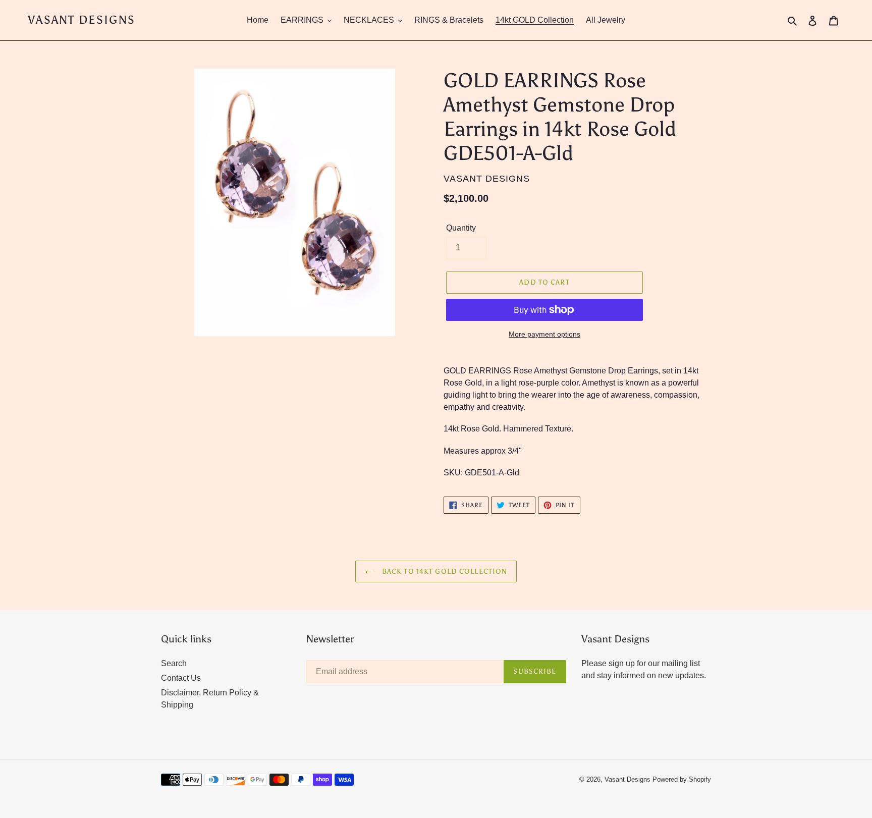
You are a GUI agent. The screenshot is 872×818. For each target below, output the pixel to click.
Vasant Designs (81, 20)
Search (174, 663)
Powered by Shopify (681, 779)
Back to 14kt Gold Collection (443, 571)
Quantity (461, 228)
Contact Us (181, 678)
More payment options (544, 334)
